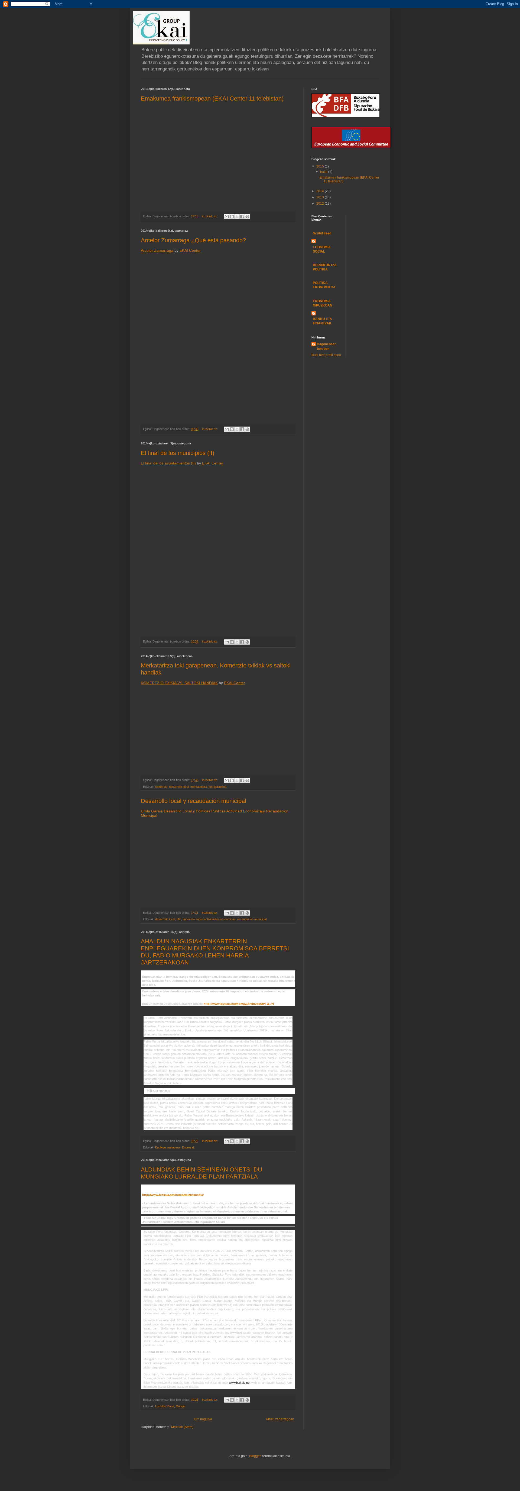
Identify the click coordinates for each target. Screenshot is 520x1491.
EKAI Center (190, 250)
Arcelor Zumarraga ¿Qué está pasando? (193, 240)
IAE (179, 919)
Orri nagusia (203, 1419)
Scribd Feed (322, 233)
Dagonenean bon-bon (326, 346)
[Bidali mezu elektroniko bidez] (226, 216)
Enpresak (188, 1147)
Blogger (255, 1456)
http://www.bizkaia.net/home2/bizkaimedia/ (173, 1194)
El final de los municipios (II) (177, 453)
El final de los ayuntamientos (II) (168, 463)
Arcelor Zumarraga (157, 250)
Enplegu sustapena (167, 1147)
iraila (324, 172)
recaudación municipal (251, 919)
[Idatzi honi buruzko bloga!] (232, 216)
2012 (320, 203)
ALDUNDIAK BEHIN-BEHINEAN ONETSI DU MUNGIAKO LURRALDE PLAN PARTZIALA (201, 1173)
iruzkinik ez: (210, 216)
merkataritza (198, 786)
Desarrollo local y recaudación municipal (193, 801)
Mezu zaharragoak (280, 1419)
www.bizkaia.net (239, 1382)
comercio (161, 786)
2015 (320, 166)
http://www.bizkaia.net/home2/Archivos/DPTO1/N (239, 1003)
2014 (320, 191)
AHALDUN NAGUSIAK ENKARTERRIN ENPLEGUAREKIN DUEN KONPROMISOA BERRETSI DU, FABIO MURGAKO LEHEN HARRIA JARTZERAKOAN (215, 952)
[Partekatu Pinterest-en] (247, 216)
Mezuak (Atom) (182, 1427)
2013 (320, 197)
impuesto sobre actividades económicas (209, 919)
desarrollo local (179, 786)
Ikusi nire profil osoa (326, 355)
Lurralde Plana (164, 1406)
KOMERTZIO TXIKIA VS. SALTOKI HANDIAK (179, 683)
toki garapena (217, 786)
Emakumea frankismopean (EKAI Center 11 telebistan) (212, 98)
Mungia (180, 1406)
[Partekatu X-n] (237, 216)
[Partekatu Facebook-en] (242, 216)
